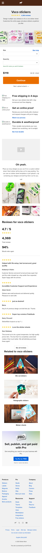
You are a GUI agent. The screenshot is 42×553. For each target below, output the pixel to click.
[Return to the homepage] (21, 3)
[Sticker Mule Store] (15, 523)
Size (4, 50)
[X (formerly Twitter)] (19, 523)
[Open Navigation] (3, 3)
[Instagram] (23, 523)
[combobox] (21, 54)
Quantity (6, 59)
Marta (4, 305)
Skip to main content (1, 1)
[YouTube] (26, 523)
